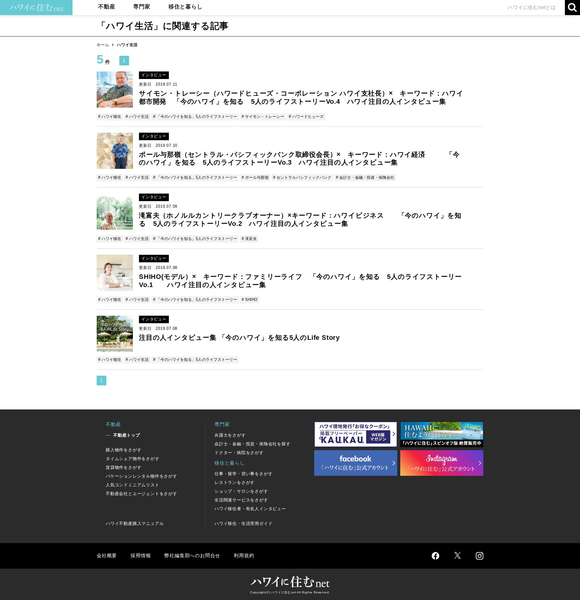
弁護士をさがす (230, 435)
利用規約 (244, 555)
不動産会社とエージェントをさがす (141, 493)
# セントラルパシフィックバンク (302, 177)
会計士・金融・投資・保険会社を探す (252, 443)
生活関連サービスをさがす (241, 499)
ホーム (103, 45)
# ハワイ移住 (109, 116)
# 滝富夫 (249, 238)
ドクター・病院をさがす (239, 452)
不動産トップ (126, 435)
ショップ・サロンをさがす (241, 491)
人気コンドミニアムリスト (133, 484)
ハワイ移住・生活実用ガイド (243, 523)
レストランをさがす (234, 482)
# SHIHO (249, 299)
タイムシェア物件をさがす (133, 458)
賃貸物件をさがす (123, 467)
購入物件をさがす (123, 449)
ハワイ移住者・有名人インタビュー (250, 508)
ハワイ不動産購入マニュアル (135, 523)
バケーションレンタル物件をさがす (141, 476)
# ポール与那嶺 (255, 177)
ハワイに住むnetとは (532, 7)
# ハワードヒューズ (306, 116)
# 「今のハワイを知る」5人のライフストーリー (195, 116)
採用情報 (140, 555)
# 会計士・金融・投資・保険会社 (365, 177)
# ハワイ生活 (137, 116)
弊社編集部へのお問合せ (192, 555)
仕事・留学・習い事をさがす (243, 473)
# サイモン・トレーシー (263, 116)
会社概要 (107, 555)
